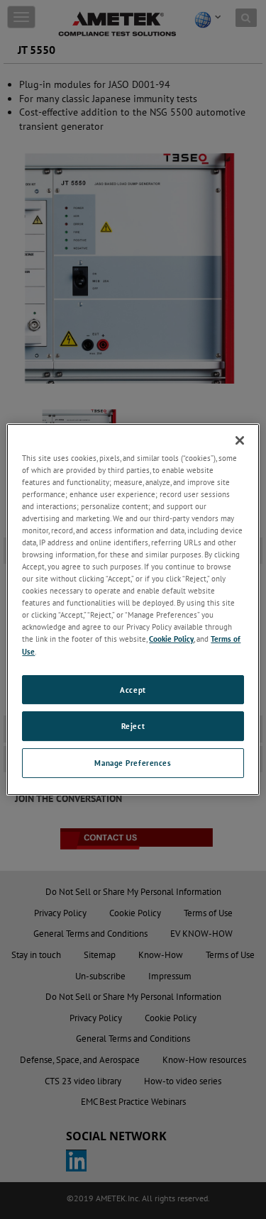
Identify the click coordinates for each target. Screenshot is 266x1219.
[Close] (239, 440)
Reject (133, 726)
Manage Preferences (132, 762)
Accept (132, 689)
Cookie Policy (171, 639)
